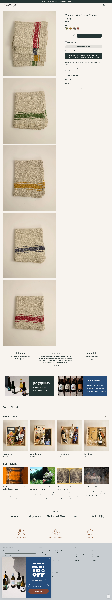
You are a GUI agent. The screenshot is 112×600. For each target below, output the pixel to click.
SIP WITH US (38, 563)
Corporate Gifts (79, 550)
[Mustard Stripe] (70, 28)
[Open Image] (29, 43)
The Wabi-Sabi (88, 454)
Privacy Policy (96, 556)
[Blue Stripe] (74, 28)
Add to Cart (16, 449)
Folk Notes (77, 556)
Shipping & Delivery (97, 552)
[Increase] (73, 36)
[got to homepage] (9, 5)
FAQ (93, 550)
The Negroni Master (63, 454)
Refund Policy (96, 554)
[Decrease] (66, 36)
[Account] (104, 5)
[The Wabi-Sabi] (96, 435)
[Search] (100, 5)
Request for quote (83, 47)
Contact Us (77, 560)
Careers (94, 560)
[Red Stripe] (78, 28)
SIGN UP (38, 591)
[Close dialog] (49, 559)
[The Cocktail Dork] (42, 435)
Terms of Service (97, 558)
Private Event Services (81, 552)
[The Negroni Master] (69, 435)
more (21, 500)
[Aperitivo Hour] (15, 435)
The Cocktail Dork (35, 454)
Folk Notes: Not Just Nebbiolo (93, 487)
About (76, 558)
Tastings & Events (79, 554)
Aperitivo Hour (8, 454)
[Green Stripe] (66, 28)
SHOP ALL (106, 416)
